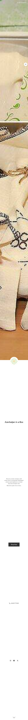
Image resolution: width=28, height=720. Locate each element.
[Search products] (26, 64)
